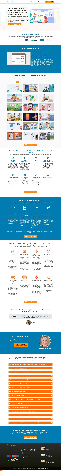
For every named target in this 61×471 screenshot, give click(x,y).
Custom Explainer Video (34, 452)
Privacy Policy (23, 454)
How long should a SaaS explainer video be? (19, 383)
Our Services (23, 449)
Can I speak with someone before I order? (19, 403)
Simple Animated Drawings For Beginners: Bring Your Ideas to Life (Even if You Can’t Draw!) (50, 461)
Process (35, 1)
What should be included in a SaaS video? (19, 380)
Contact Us (23, 453)
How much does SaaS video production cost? (20, 387)
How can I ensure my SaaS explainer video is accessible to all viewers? (26, 419)
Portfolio (30, 1)
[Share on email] (15, 456)
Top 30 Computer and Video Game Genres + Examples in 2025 (49, 448)
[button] (49, 2)
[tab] (30, 364)
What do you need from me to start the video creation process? (24, 399)
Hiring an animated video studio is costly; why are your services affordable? (27, 372)
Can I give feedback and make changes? (19, 407)
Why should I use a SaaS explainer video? (19, 368)
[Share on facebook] (8, 456)
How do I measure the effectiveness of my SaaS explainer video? (24, 423)
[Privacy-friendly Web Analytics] (1, 470)
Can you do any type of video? (16, 395)
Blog (22, 450)
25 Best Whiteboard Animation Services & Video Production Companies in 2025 (49, 455)
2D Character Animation (34, 447)
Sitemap (22, 457)
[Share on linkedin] (18, 456)
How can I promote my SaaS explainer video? (20, 415)
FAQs (22, 452)
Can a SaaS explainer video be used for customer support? (23, 411)
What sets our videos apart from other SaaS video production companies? (27, 364)
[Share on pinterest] (10, 456)
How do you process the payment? (17, 391)
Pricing (39, 1)
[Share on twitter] (13, 456)
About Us (22, 447)
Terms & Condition (24, 456)
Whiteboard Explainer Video (35, 450)
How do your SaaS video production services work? (21, 376)
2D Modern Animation (34, 449)
